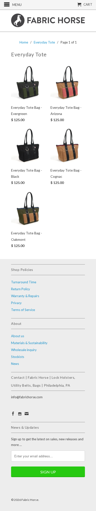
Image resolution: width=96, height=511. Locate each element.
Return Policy (20, 289)
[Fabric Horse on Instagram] (19, 414)
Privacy (16, 303)
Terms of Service (23, 310)
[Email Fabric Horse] (27, 414)
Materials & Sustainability (29, 343)
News (15, 364)
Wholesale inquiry (24, 350)
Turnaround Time (23, 282)
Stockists (17, 357)
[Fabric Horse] (48, 21)
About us (17, 336)
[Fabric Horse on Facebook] (13, 414)
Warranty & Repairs (25, 296)
